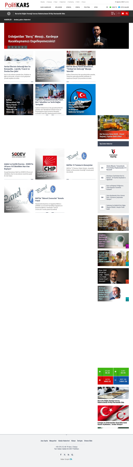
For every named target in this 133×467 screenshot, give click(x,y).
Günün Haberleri (64, 441)
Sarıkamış (71, 2)
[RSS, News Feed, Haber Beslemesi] (68, 455)
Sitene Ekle (88, 441)
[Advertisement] (50, 131)
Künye (73, 441)
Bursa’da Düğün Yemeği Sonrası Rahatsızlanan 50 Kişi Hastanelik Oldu (40, 13)
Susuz (84, 2)
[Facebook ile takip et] (61, 455)
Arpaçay (49, 2)
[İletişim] (123, 13)
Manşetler (53, 441)
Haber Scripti (64, 459)
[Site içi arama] (127, 13)
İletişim (80, 441)
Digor (55, 2)
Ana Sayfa (44, 441)
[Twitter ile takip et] (64, 455)
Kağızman (63, 2)
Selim (77, 2)
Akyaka (43, 2)
